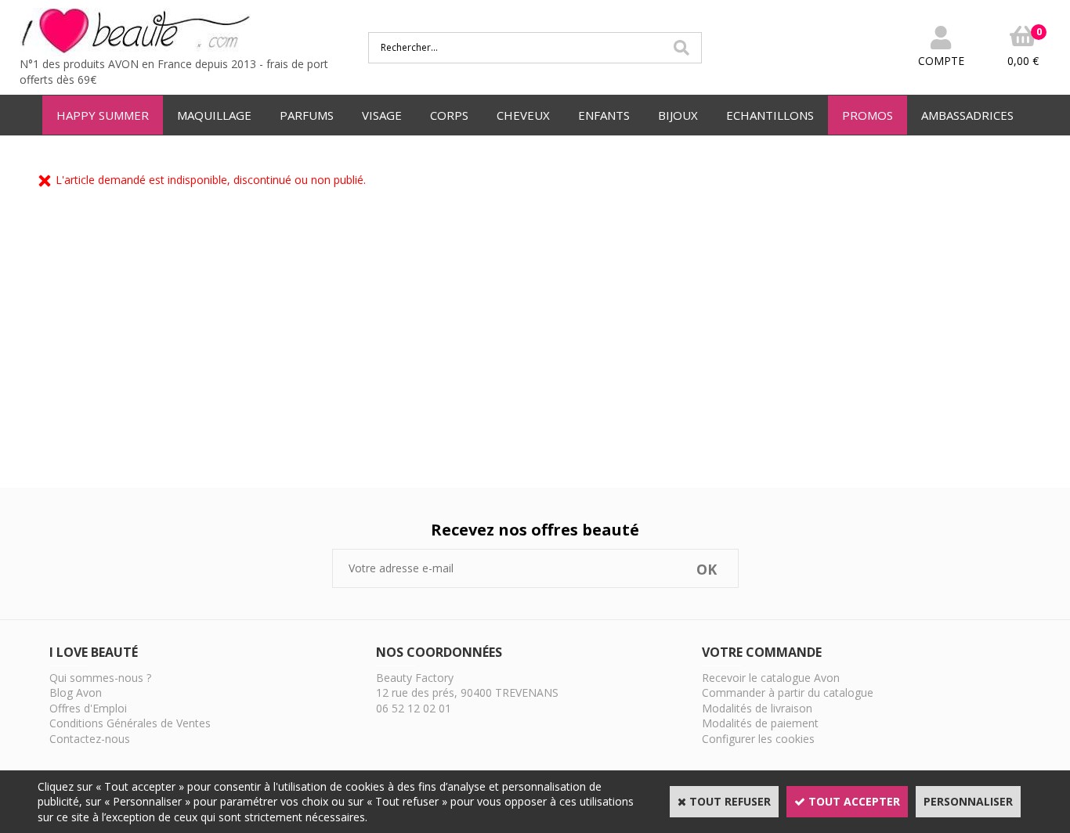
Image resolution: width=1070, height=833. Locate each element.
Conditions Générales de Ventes (130, 723)
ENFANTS (604, 115)
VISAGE (382, 115)
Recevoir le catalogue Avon (771, 677)
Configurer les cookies (758, 738)
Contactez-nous (89, 738)
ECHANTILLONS (770, 115)
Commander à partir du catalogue (787, 692)
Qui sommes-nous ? (100, 677)
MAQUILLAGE (214, 115)
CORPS (449, 115)
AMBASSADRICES (967, 115)
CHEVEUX (523, 115)
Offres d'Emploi (88, 708)
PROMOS (867, 115)
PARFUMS (307, 115)
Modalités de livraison (757, 708)
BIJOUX (678, 115)
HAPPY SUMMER (102, 115)
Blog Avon (75, 692)
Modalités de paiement (760, 723)
